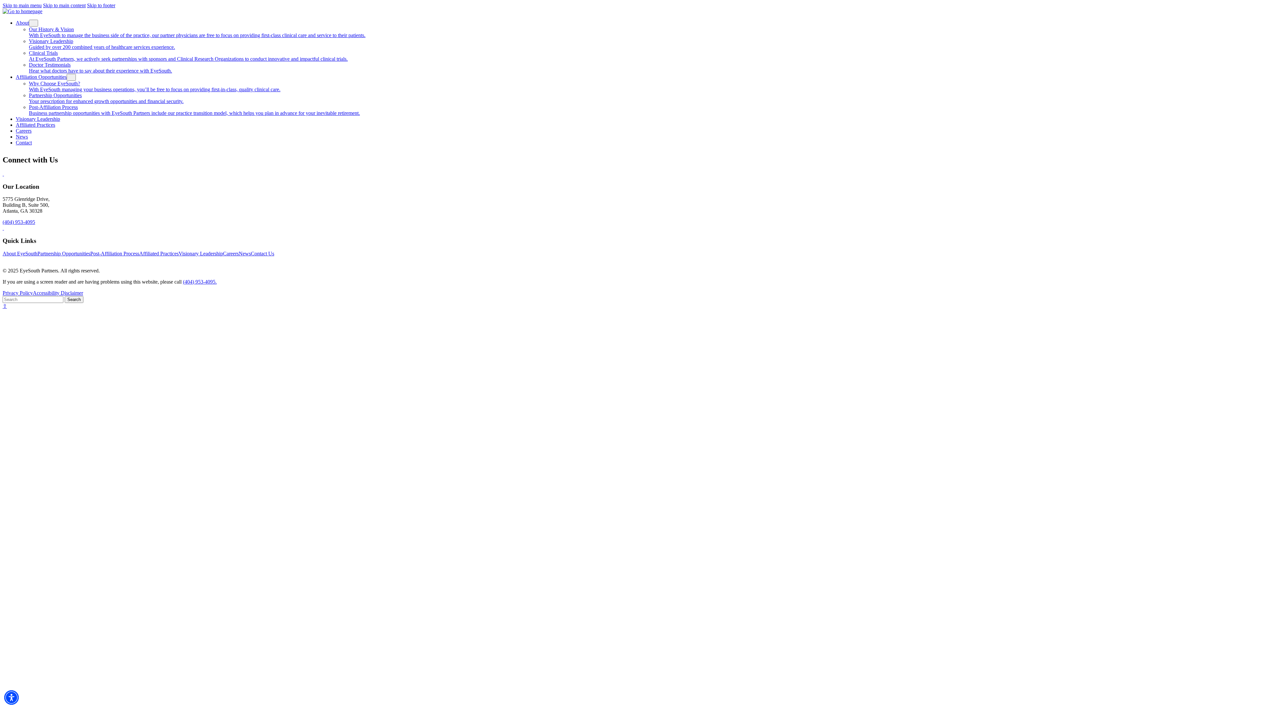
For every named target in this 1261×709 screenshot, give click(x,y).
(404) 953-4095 (19, 222)
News (245, 253)
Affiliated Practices (159, 253)
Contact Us (262, 253)
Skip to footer (101, 5)
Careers (231, 253)
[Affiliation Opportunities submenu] (71, 77)
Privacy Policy (18, 293)
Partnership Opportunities (63, 253)
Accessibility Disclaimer (58, 293)
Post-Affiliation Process (114, 253)
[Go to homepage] (22, 11)
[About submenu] (33, 23)
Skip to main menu (22, 5)
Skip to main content (64, 5)
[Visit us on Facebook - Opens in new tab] (3, 174)
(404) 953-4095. (200, 282)
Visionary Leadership (201, 253)
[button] (11, 697)
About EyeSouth (20, 253)
